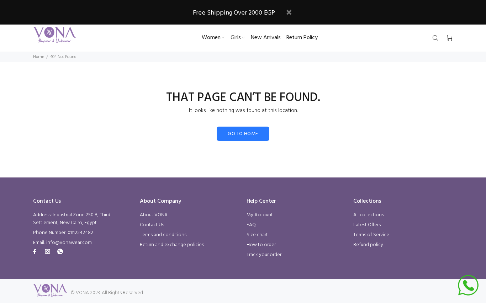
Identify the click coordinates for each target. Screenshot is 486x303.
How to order (261, 245)
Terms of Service (371, 235)
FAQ (251, 225)
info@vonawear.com (69, 243)
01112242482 (80, 233)
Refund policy (368, 245)
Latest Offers (367, 225)
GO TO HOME (243, 134)
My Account (260, 215)
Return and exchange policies (172, 245)
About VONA (154, 215)
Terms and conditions (163, 235)
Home (38, 56)
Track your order (264, 255)
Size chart (257, 235)
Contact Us (152, 225)
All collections (368, 215)
